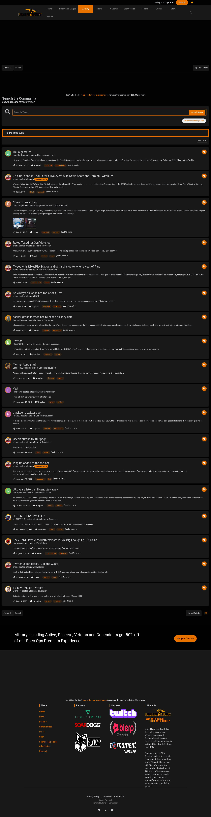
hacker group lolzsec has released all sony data (42, 317)
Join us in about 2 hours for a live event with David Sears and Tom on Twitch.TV (63, 176)
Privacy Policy (93, 796)
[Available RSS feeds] (206, 613)
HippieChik (17, 392)
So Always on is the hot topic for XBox (37, 293)
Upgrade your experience (94, 95)
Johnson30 (18, 368)
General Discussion (42, 246)
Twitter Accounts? (24, 364)
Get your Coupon (185, 638)
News (99, 9)
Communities (129, 9)
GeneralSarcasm (20, 320)
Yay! (15, 388)
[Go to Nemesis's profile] (8, 541)
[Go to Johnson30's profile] (8, 366)
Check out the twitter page (30, 439)
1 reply (35, 232)
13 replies (36, 354)
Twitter (17, 341)
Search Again (197, 112)
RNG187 (16, 416)
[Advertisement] (105, 41)
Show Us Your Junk (25, 202)
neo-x (15, 492)
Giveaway (114, 9)
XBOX (36, 296)
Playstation (49, 320)
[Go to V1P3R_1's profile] (8, 589)
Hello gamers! (22, 152)
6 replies (37, 165)
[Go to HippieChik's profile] (8, 390)
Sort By (201, 140)
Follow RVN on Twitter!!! (28, 587)
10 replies (41, 402)
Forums (145, 9)
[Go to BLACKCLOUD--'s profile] (8, 342)
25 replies (41, 529)
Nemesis (17, 543)
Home (49, 9)
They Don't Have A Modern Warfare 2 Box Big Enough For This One (55, 540)
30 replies (39, 506)
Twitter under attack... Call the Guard (35, 564)
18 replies (36, 601)
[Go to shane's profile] (8, 177)
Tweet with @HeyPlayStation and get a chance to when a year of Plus (56, 266)
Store (173, 9)
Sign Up (182, 2)
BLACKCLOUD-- (20, 344)
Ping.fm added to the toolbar (31, 463)
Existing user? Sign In (163, 3)
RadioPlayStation (21, 205)
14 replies (39, 378)
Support (49, 16)
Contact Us (107, 796)
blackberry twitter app (27, 412)
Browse (159, 9)
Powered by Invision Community (105, 803)
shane (16, 179)
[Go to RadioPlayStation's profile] (8, 204)
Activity (85, 9)
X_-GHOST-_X (19, 519)
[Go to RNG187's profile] (8, 414)
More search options (195, 121)
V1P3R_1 (17, 591)
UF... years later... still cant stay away (35, 489)
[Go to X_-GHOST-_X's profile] (8, 517)
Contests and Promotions (55, 205)
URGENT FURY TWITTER (29, 516)
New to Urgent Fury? (46, 155)
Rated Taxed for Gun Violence (32, 242)
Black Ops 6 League (67, 9)
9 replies (34, 306)
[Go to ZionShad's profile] (8, 153)
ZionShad (17, 155)
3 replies (35, 330)
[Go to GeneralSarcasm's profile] (8, 318)
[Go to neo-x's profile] (8, 491)
